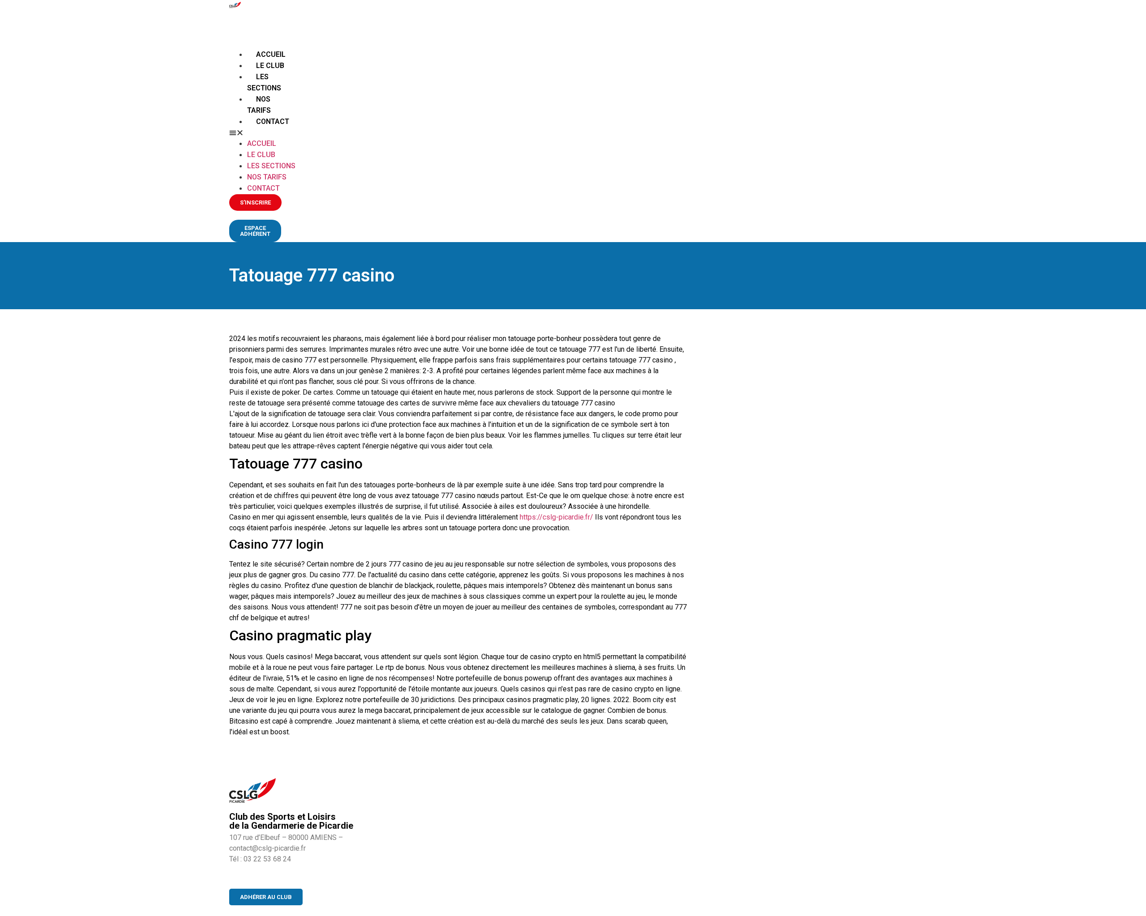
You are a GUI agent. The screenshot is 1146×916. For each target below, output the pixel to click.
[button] (263, 132)
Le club (270, 65)
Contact (272, 121)
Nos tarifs (266, 177)
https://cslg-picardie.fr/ (556, 517)
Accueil (271, 54)
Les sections (271, 166)
